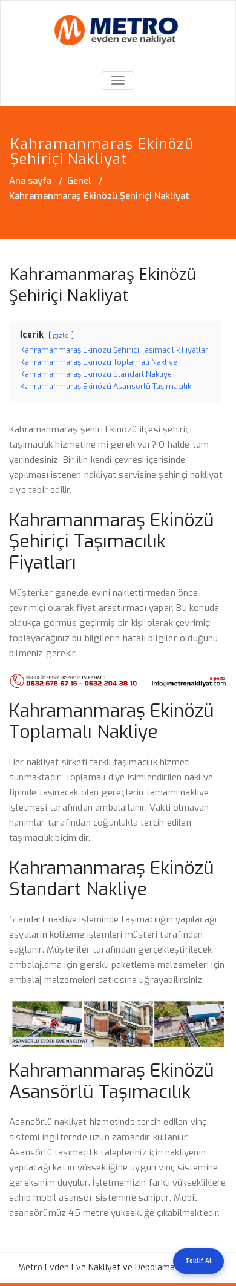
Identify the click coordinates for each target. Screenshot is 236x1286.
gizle (61, 335)
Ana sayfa (30, 181)
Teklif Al (198, 1261)
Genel (79, 181)
